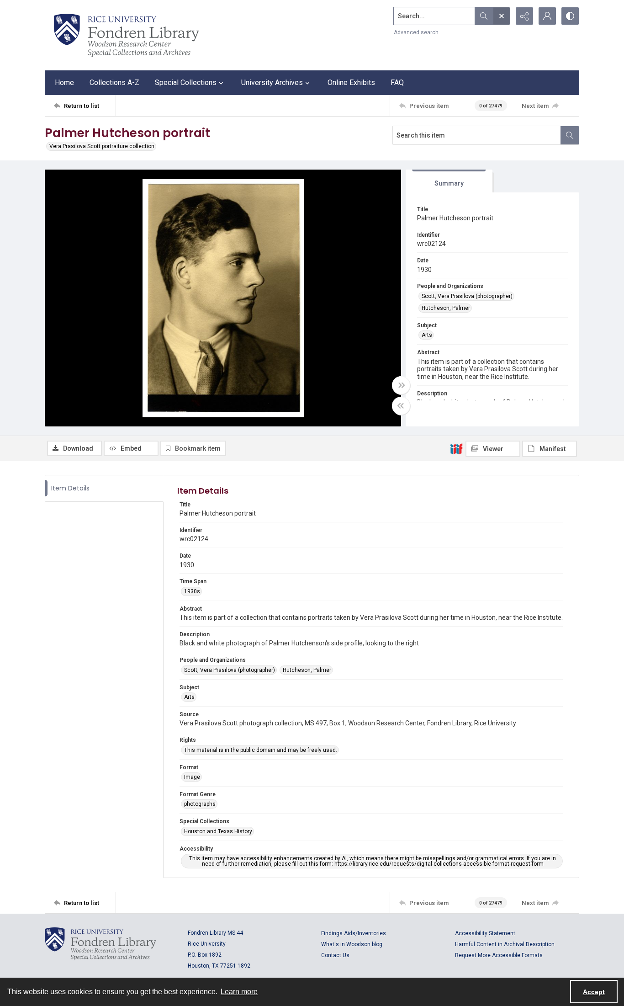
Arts (427, 335)
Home (64, 82)
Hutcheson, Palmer (446, 308)
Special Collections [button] (186, 82)
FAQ (397, 82)
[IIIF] (456, 448)
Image (192, 777)
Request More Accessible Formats (499, 955)
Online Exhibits (351, 82)
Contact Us (335, 955)
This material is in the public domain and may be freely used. (260, 750)
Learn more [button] (239, 991)
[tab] (449, 181)
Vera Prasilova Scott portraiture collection (101, 146)
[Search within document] (570, 135)
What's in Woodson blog (351, 944)
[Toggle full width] (401, 385)
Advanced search (416, 32)
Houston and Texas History (218, 831)
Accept (594, 991)
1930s (192, 591)
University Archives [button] (272, 82)
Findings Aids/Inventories (353, 933)
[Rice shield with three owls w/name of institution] (126, 35)
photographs (200, 804)
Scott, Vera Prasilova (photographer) (467, 296)
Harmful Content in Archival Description (505, 944)
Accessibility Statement (485, 933)
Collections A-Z (114, 82)
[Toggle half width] (401, 406)
